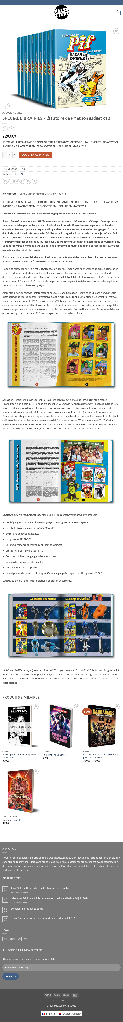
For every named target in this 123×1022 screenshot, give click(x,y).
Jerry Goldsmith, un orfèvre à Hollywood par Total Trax (41, 887)
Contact (64, 1001)
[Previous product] (11, 128)
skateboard (15, 938)
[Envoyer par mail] (22, 181)
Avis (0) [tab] (62, 194)
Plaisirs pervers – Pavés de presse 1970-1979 (19, 756)
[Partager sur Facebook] (11, 181)
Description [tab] (9, 194)
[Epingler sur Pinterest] (28, 181)
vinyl (26, 938)
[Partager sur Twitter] (17, 181)
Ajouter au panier (35, 154)
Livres (18, 113)
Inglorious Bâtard (11, 819)
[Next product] (5, 128)
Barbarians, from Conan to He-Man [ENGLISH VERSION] (100, 756)
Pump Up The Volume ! (54, 754)
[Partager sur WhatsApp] (5, 181)
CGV (55, 1001)
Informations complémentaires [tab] (37, 194)
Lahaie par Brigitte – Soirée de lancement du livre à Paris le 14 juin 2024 (50, 898)
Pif (21, 174)
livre (5, 938)
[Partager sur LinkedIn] (34, 181)
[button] (4, 13)
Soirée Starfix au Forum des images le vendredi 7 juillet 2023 (43, 917)
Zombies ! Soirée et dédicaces (27, 908)
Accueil (7, 113)
